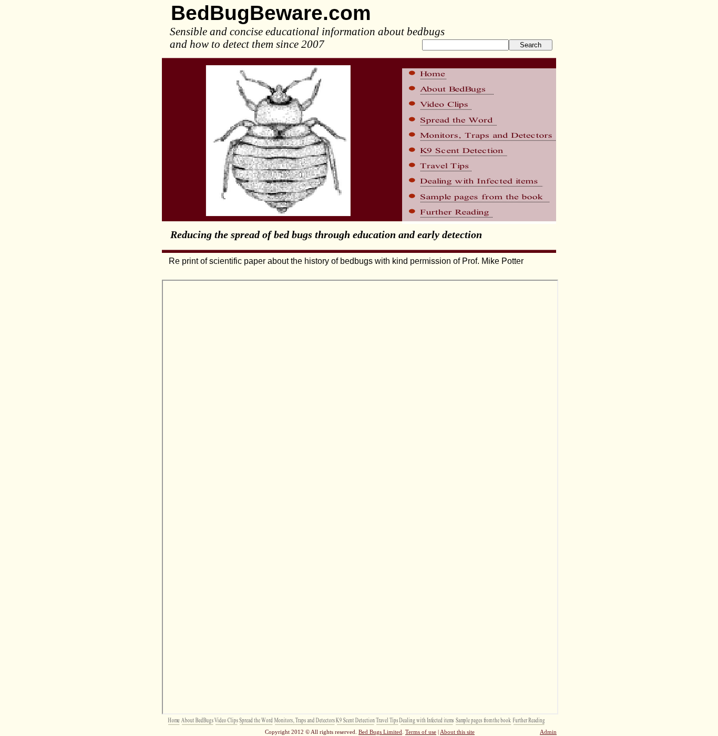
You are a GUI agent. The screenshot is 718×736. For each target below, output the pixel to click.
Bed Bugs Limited (380, 732)
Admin (548, 732)
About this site (457, 732)
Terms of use (420, 732)
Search (530, 45)
